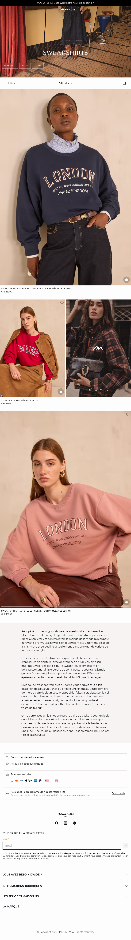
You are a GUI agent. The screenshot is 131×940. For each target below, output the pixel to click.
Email (6, 839)
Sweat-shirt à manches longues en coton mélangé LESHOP (36, 288)
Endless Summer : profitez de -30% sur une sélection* (65, 2)
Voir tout (10, 65)
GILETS (37, 65)
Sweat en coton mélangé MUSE (19, 400)
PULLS (25, 65)
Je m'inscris (118, 793)
